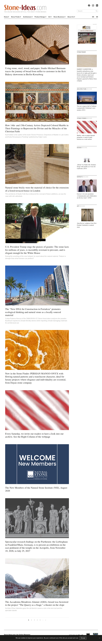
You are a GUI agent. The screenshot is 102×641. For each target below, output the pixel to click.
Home (6, 17)
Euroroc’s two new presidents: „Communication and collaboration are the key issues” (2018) (87, 196)
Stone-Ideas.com (25, 7)
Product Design (40, 17)
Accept (83, 638)
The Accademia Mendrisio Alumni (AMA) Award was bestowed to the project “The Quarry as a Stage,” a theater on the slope (36, 603)
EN (93, 17)
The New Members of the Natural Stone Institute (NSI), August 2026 (36, 489)
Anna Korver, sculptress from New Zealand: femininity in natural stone (87, 225)
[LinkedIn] (97, 5)
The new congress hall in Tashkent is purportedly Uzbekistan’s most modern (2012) (86, 108)
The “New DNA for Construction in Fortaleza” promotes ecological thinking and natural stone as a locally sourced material (33, 312)
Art (49, 17)
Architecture (27, 17)
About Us (70, 17)
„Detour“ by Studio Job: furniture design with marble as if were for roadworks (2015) (86, 166)
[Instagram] (93, 5)
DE (97, 17)
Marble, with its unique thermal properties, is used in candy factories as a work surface (86, 137)
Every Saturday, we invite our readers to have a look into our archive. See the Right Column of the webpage (34, 435)
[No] (100, 638)
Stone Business (58, 17)
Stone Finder (15, 17)
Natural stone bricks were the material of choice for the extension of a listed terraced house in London (37, 189)
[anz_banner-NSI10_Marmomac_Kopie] (87, 35)
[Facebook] (89, 5)
